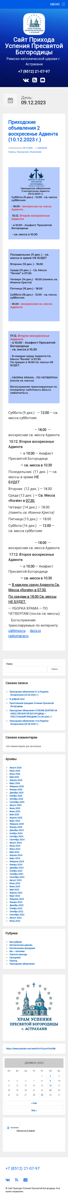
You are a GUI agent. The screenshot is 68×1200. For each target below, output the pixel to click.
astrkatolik (42, 148)
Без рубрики (16, 942)
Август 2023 (16, 880)
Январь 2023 (16, 902)
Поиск (9, 664)
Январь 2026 (16, 789)
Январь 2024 (16, 864)
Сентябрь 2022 (17, 914)
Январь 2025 (16, 827)
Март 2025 (15, 821)
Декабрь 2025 (17, 792)
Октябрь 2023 (16, 874)
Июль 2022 (15, 921)
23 (50, 1090)
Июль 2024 (15, 846)
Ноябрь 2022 (16, 908)
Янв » (34, 1110)
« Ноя (34, 1103)
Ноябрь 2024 (16, 833)
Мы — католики (17, 951)
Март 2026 (15, 783)
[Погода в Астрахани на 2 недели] (26, 1130)
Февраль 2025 (17, 824)
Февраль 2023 (17, 899)
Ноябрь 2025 (16, 796)
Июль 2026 (15, 771)
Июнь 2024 (15, 849)
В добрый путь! (17, 699)
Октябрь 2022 (16, 911)
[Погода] (12, 1127)
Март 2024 (15, 858)
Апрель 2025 (16, 818)
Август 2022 (16, 918)
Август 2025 (16, 805)
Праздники (15, 957)
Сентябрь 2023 (17, 877)
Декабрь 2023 (17, 868)
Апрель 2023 (16, 893)
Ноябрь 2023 (16, 871)
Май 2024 (14, 852)
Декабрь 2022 (17, 905)
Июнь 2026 (15, 774)
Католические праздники (22, 948)
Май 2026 (14, 777)
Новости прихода (18, 954)
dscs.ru (35, 630)
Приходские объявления (29, 152)
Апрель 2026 (16, 780)
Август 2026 (16, 767)
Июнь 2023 (15, 886)
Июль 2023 (15, 883)
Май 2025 (14, 814)
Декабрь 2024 (17, 830)
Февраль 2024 (17, 861)
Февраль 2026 (17, 786)
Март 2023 (15, 896)
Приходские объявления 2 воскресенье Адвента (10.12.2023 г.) (33, 130)
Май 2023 (14, 889)
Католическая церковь (21, 945)
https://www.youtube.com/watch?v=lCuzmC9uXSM (30, 1048)
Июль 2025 (15, 808)
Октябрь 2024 (16, 836)
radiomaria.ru (18, 636)
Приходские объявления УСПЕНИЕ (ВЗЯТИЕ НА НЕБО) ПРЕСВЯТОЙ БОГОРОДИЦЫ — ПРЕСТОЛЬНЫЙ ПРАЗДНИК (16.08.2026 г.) (33, 713)
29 (42, 1095)
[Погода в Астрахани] (21, 1124)
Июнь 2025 (15, 811)
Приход (12, 152)
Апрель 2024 (16, 855)
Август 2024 (16, 843)
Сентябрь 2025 (17, 802)
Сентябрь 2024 (17, 839)
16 (50, 1086)
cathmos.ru (16, 630)
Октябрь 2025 (16, 799)
